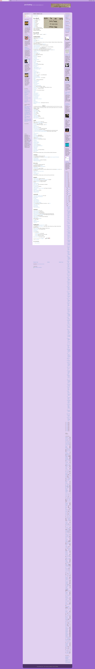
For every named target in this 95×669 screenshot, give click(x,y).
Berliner (34, 182)
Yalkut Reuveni (35, 116)
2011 (67, 186)
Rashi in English (40, 38)
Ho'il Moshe (35, 148)
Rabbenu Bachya (36, 111)
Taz (34, 132)
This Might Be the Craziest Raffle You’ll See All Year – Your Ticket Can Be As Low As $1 (27, 114)
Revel (30, 139)
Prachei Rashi (35, 143)
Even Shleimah (35, 48)
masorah (69, 519)
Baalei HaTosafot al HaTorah (37, 145)
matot (68, 520)
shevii (34, 25)
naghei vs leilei (67, 537)
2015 (67, 181)
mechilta (66, 521)
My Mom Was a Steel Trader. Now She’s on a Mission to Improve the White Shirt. (27, 120)
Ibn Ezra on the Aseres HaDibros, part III (68, 279)
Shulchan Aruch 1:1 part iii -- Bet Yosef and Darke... (68, 237)
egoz (69, 475)
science (66, 583)
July (67, 196)
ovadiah (70, 547)
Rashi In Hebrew (38, 121)
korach (66, 511)
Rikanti (34, 100)
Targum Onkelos (36, 178)
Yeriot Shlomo (35, 135)
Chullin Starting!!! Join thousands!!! (67, 662)
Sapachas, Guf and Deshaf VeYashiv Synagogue (67, 657)
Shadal (34, 40)
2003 (67, 430)
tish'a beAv (67, 618)
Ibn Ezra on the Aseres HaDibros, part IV (68, 271)
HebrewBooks (43, 166)
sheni (34, 20)
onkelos (66, 546)
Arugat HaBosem (36, 67)
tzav (66, 624)
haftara (66, 489)
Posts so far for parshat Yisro (68, 275)
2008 (67, 424)
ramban (66, 561)
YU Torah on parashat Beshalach (68, 336)
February (68, 202)
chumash (36, 228)
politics (69, 555)
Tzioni (34, 99)
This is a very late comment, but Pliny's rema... (67, 27)
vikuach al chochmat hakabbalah (68, 638)
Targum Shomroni (36, 191)
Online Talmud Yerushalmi (26, 94)
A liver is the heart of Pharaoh (68, 385)
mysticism (67, 536)
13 (45, 34)
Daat (34, 42)
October (68, 191)
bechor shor (68, 451)
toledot (66, 619)
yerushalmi (66, 643)
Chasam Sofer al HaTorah (37, 98)
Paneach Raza (35, 115)
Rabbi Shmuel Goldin (36, 102)
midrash (69, 528)
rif (68, 575)
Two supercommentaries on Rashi (38, 130)
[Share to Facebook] (48, 238)
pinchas (66, 554)
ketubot (66, 505)
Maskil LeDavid (35, 150)
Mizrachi (34, 123)
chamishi (34, 23)
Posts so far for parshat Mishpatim (68, 222)
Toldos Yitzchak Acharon (37, 46)
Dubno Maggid (35, 63)
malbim (66, 517)
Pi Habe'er (35, 144)
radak (68, 559)
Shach (34, 114)
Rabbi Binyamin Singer (37, 160)
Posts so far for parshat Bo (68, 368)
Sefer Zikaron (35, 149)
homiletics (68, 497)
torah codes (69, 620)
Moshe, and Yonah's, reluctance (68, 411)
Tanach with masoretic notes (37, 195)
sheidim (68, 591)
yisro (66, 646)
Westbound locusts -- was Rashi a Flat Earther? (68, 322)
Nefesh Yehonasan (36, 216)
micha (66, 528)
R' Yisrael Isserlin (36, 129)
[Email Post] (45, 238)
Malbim (34, 78)
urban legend (67, 626)
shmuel (68, 598)
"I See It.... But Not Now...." (29, 75)
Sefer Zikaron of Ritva (36, 77)
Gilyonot (36, 235)
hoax (70, 496)
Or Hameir (35, 90)
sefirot (66, 584)
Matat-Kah (35, 215)
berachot (66, 457)
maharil (68, 516)
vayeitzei (66, 631)
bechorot (66, 452)
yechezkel (69, 641)
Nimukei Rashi (35, 146)
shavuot (69, 590)
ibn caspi (69, 499)
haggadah (66, 490)
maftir (34, 26)
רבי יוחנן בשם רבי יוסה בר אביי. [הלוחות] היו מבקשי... (67, 16)
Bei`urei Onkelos (36, 185)
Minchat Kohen (35, 206)
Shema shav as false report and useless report (68, 212)
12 (42, 34)
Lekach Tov (35, 222)
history (66, 496)
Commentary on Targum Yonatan (38, 188)
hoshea (66, 498)
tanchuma (66, 610)
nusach (66, 545)
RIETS (30, 143)
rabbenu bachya (68, 558)
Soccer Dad (26, 100)
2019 (67, 176)
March (68, 201)
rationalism (67, 565)
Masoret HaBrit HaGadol (37, 202)
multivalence (67, 534)
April (68, 200)
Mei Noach (35, 66)
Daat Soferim (35, 101)
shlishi (34, 21)
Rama (34, 203)
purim (68, 556)
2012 (67, 185)
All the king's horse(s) (68, 318)
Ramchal (34, 89)
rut (65, 580)
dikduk (66, 474)
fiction (68, 480)
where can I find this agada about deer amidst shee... (67, 23)
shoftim (66, 599)
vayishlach (67, 636)
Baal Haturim (35, 55)
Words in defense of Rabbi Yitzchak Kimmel (68, 315)
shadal (66, 589)
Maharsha (35, 125)
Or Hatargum (35, 186)
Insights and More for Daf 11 (67, 660)
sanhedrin (66, 582)
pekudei (69, 548)
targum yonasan (67, 612)
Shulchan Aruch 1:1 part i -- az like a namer (68, 310)
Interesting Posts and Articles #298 (68, 304)
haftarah (34, 27)
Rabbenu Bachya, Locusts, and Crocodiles (68, 377)
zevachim (69, 651)
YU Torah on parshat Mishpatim (68, 244)
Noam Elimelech (36, 81)
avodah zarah (67, 444)
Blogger (57, 666)
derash (69, 472)
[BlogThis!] (46, 238)
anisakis (66, 440)
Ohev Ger (37, 181)
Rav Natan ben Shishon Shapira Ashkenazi (40, 131)
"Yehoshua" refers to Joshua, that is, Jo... (68, 20)
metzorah (66, 527)
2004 (67, 429)
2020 (67, 175)
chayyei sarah (68, 464)
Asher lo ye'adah (68, 230)
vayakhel (66, 629)
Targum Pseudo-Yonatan (44, 179)
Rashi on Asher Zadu (68, 262)
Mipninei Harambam (36, 76)
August (68, 195)
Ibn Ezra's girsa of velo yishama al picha (68, 227)
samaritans (66, 581)
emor (66, 477)
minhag (66, 531)
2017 (67, 179)
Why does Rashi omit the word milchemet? (68, 288)
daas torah (67, 470)
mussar (69, 535)
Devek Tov (35, 151)
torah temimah (68, 621)
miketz (68, 529)
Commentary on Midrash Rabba (38, 214)
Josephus (34, 220)
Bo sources (35, 15)
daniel (66, 472)
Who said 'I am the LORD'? (68, 415)
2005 (67, 428)
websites (66, 640)
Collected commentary (36, 50)
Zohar (34, 54)
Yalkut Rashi (35, 147)
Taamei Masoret (35, 199)
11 (39, 34)
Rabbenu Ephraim (36, 59)
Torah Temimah (35, 52)
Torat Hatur (35, 57)
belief (66, 456)
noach (66, 544)
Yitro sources (68, 307)
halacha (66, 491)
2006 (67, 427)
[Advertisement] (42, 10)
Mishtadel (34, 41)
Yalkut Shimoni (35, 217)
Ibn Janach (35, 58)
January (68, 204)
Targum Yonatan (36, 187)
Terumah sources (68, 219)
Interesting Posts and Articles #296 (68, 388)
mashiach (69, 518)
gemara (66, 482)
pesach (69, 549)
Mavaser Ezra (35, 167)
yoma (70, 648)
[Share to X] (47, 238)
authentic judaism (67, 443)
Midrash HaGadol (36, 221)
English (40, 218)
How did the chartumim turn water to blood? (68, 402)
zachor (69, 650)
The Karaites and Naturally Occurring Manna (68, 355)
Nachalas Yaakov (36, 87)
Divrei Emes (35, 88)
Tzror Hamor (35, 84)
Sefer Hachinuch (36, 117)
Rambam (34, 103)
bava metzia (69, 450)
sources (38, 239)
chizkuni (68, 465)
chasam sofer (67, 463)
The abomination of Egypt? (68, 397)
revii (34, 22)
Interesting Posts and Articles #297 (68, 346)
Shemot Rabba (35, 212)
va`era (66, 627)
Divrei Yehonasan (36, 47)
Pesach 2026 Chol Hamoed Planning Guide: (27, 117)
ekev (66, 476)
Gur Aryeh (35, 124)
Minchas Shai (35, 197)
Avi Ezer (34, 172)
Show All (30, 86)
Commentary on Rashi (36, 128)
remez (68, 574)
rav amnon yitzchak (67, 566)
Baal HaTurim (35, 110)
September (68, 193)
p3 (66, 548)
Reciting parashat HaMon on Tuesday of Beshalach (68, 341)
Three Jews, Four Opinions (26, 101)
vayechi (66, 630)
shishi (34, 24)
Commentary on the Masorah (38, 196)
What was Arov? (68, 358)
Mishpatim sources (68, 268)
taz (65, 613)
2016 (67, 180)
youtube (66, 650)
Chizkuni (34, 39)
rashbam (69, 562)
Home (48, 262)
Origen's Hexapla (36, 190)
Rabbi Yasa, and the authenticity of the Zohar (68, 381)
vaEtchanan (67, 628)
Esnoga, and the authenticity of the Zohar (68, 419)
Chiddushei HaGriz (36, 80)
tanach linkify (67, 609)
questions (66, 557)
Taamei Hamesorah (36, 207)
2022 (67, 173)
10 (35, 34)
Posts (27, 15)
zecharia (66, 651)
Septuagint (35, 189)
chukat (66, 466)
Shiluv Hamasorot (36, 201)
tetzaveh (66, 617)
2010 (67, 422)
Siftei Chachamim (36, 126)
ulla (69, 625)
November (68, 189)
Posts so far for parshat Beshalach (68, 326)
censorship (66, 461)
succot (70, 604)
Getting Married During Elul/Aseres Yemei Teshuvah (27, 49)
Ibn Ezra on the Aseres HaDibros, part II (68, 293)
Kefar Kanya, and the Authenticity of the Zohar (68, 258)
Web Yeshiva (26, 89)
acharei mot (67, 438)
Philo (34, 219)
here (38, 40)
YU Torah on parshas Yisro (68, 297)
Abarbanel (35, 51)
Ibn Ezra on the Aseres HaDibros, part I (68, 300)
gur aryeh (67, 487)
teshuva (66, 616)
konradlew (50, 666)
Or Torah (34, 198)
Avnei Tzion (35, 184)
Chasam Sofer (35, 97)
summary (67, 606)
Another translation (36, 180)
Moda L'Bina (35, 136)
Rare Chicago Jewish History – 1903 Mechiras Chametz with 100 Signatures (27, 107)
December (68, 187)
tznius (66, 625)
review (66, 575)
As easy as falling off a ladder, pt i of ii (68, 241)
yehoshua (68, 642)
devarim (66, 473)
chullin (66, 468)
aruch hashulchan (67, 442)
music (66, 535)
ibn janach (69, 501)
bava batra (69, 448)
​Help (29, 36)
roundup (66, 578)
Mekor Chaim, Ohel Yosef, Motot (38, 171)
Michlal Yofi (35, 82)
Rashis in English (36, 229)
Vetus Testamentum (36, 204)
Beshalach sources (68, 360)
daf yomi (66, 471)
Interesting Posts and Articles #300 (68, 248)
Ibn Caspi (34, 60)
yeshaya (66, 644)
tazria (70, 613)
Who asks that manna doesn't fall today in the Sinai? (68, 331)
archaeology (67, 441)
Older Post (61, 262)
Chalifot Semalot (36, 183)
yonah (68, 649)
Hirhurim (26, 47)
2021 (67, 174)
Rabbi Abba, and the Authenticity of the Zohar (68, 351)
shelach (66, 592)
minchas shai (67, 530)
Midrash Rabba (35, 210)
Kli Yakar (34, 53)
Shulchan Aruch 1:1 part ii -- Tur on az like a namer (68, 283)
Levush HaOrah (35, 133)
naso (66, 538)
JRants (25, 95)
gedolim (66, 481)
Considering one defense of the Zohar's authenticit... (68, 406)
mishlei (70, 531)
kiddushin (66, 509)
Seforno (34, 73)
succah (66, 604)
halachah (66, 492)
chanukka (66, 462)
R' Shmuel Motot (36, 168)
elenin (69, 476)
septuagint (66, 586)
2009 (67, 423)
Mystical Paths (27, 35)
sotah (66, 602)
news (66, 541)
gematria (66, 483)
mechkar (66, 522)
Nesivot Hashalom (36, 83)
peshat (66, 551)
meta (68, 526)
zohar (68, 652)
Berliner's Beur (35, 127)
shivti (65, 598)
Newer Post (35, 262)
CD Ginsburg (35, 205)
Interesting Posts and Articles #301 (68, 216)
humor (70, 498)
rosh (65, 576)
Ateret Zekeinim (35, 65)
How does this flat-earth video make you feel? (67, 104)
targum (66, 611)
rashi (66, 564)
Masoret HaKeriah (36, 200)
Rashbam (34, 72)
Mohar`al (34, 134)
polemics (66, 555)
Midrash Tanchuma (36, 211)
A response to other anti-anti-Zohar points (68, 372)
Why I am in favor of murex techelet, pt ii (68, 208)
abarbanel (66, 437)
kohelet (69, 510)
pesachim (68, 550)
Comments (27, 16)
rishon (34, 19)
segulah (68, 585)
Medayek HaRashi (36, 142)
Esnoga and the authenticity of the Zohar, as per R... (68, 364)
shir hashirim (68, 595)
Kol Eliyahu (35, 75)
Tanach (34, 86)
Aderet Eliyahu (35, 74)
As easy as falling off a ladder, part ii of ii (68, 232)
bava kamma (69, 449)
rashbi (68, 563)
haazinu (66, 488)
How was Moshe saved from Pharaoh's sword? (68, 253)
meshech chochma (68, 525)
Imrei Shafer (35, 64)
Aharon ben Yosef (36, 118)
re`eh (70, 573)
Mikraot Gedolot (40, 226)
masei (70, 517)
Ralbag (34, 62)
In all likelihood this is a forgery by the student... (67, 31)
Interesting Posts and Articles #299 (68, 265)
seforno (70, 584)
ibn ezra (69, 500)
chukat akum (67, 467)
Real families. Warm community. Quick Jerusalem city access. (27, 110)
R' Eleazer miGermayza (37, 85)
